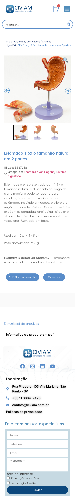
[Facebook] (22, 366)
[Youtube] (52, 366)
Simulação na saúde (25, 478)
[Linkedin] (42, 366)
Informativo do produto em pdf (29, 335)
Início (9, 41)
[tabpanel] (37, 334)
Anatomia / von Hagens (27, 41)
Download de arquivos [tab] (21, 324)
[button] (67, 9)
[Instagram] (32, 366)
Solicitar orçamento (22, 277)
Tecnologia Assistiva (24, 483)
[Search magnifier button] (68, 24)
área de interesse (20, 473)
